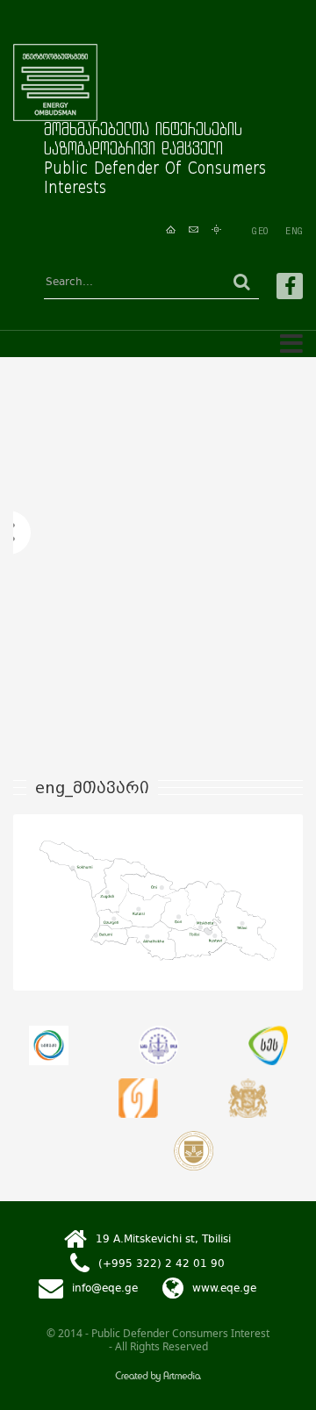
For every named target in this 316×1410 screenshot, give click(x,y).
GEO (260, 231)
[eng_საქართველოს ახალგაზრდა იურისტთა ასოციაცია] (158, 1045)
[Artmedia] (158, 1378)
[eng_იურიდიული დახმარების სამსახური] (138, 1098)
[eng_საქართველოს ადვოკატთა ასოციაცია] (193, 1150)
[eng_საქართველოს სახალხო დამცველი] (248, 1098)
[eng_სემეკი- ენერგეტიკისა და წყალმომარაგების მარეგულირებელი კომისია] (48, 1045)
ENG (294, 231)
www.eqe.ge (224, 1288)
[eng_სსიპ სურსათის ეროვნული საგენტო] (268, 1045)
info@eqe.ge (105, 1288)
